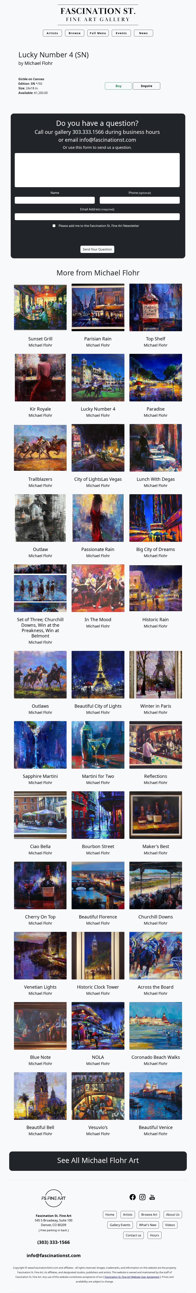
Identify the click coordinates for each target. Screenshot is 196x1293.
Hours (154, 1235)
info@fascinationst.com (107, 139)
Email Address (97, 209)
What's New (147, 1225)
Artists (127, 1214)
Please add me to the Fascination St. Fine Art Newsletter (99, 226)
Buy (119, 86)
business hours (141, 131)
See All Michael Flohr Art (98, 1160)
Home (109, 1214)
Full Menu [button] (98, 33)
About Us (173, 1214)
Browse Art (149, 1214)
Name (55, 193)
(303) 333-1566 (53, 1242)
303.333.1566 (88, 131)
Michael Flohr (38, 63)
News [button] (143, 33)
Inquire (146, 86)
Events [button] (121, 33)
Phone (140, 193)
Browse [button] (75, 33)
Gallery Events (120, 1225)
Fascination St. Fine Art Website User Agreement (132, 1277)
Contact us (133, 1235)
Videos (170, 1225)
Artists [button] (52, 33)
